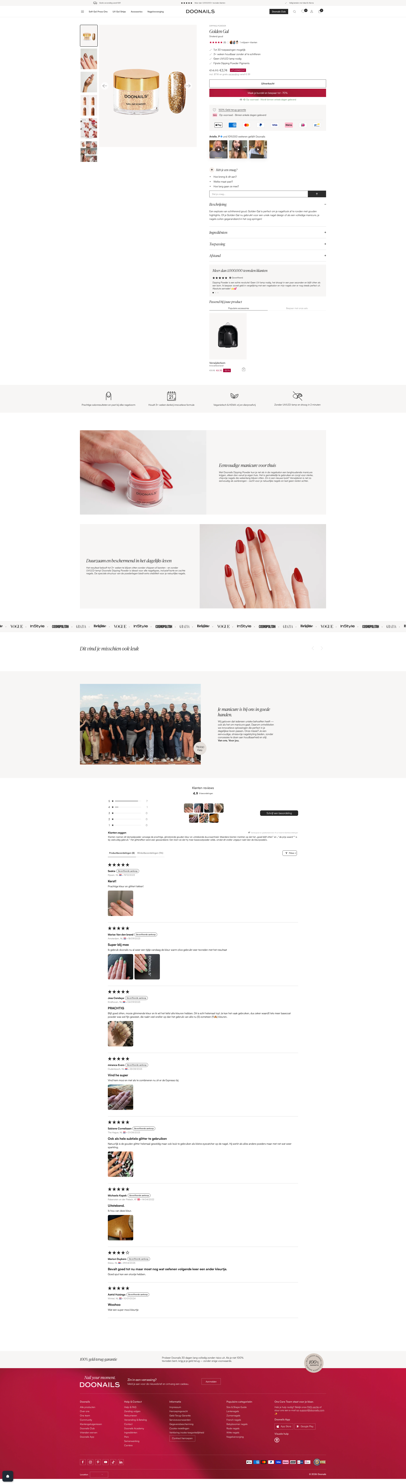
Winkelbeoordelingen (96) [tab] (150, 853)
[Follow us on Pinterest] (98, 1462)
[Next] (188, 86)
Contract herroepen (182, 1438)
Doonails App (87, 1436)
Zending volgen (132, 1411)
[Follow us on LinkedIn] (120, 1462)
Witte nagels (232, 1432)
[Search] (294, 11)
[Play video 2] (218, 149)
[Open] (7, 1476)
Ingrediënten (218, 232)
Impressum (175, 1407)
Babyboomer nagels (237, 1424)
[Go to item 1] (188, 808)
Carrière (128, 1445)
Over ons (84, 1411)
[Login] (312, 11)
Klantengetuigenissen (91, 1424)
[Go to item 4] (219, 808)
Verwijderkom (217, 362)
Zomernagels (233, 1415)
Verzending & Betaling (135, 1419)
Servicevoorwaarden (180, 1419)
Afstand (215, 255)
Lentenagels (232, 1411)
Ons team (85, 1415)
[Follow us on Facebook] (82, 1462)
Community (86, 1419)
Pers (126, 1436)
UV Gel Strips (119, 11)
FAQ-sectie (313, 1407)
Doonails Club (279, 11)
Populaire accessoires (238, 308)
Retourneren (130, 1415)
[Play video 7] (238, 149)
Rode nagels (232, 1428)
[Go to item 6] (203, 818)
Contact (128, 1424)
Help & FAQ (130, 1407)
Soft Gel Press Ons (98, 11)
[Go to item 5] (193, 818)
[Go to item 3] (208, 808)
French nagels (233, 1419)
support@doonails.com (312, 1410)
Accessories (136, 11)
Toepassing (217, 243)
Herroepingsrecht (178, 1411)
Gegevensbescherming (181, 1424)
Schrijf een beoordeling (279, 813)
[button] (216, 42)
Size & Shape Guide (236, 1407)
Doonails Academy (134, 1428)
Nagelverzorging (155, 11)
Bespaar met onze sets (297, 308)
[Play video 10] (258, 149)
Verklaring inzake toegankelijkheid (186, 1432)
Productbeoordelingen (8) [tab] (122, 853)
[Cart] (320, 11)
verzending (233, 74)
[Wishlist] (303, 11)
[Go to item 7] (214, 818)
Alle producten (87, 1407)
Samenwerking (131, 1441)
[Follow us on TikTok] (113, 1462)
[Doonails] (200, 11)
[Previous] (104, 86)
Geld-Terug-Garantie (180, 1415)
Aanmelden (211, 1381)
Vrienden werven (88, 1432)
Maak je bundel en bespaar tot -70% (268, 92)
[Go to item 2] (198, 808)
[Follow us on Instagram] (90, 1462)
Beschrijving (217, 204)
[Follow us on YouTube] (105, 1462)
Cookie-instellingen (179, 1428)
